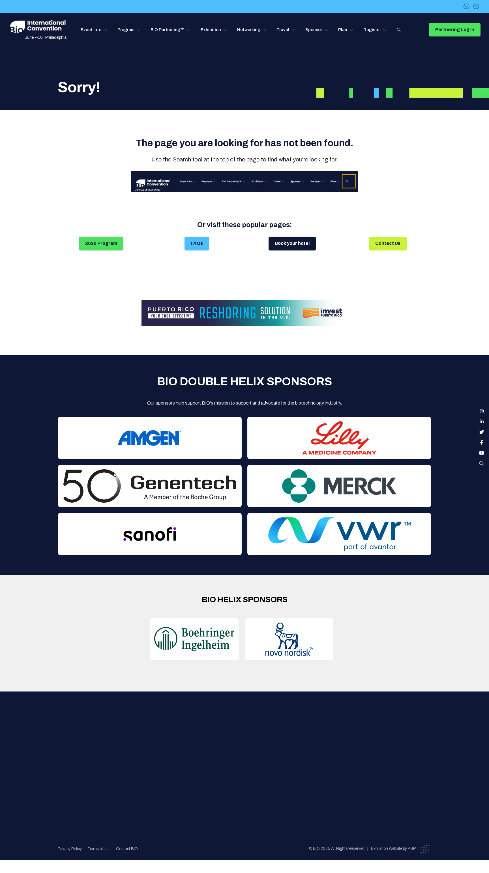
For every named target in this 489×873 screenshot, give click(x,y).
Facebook (481, 442)
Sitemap (243, 779)
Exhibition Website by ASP (393, 848)
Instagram (481, 411)
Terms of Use (98, 849)
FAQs (197, 243)
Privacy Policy (70, 849)
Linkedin (481, 421)
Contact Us (387, 243)
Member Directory (164, 745)
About (152, 734)
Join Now (155, 757)
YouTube (481, 452)
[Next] (466, 6)
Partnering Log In (454, 29)
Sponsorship (248, 768)
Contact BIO (127, 849)
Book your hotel (292, 243)
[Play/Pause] (476, 6)
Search (399, 30)
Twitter (481, 431)
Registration (247, 757)
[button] (94, 29)
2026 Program (101, 243)
